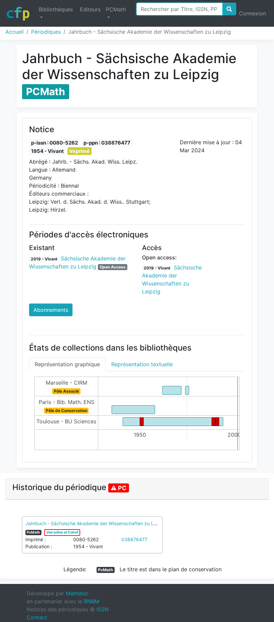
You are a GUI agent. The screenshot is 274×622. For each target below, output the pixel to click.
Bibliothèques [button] (56, 9)
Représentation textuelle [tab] (142, 364)
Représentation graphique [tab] (67, 364)
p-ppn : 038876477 (107, 143)
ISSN (103, 609)
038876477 (134, 539)
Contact (37, 617)
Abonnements (50, 309)
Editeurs (90, 9)
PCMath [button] (116, 9)
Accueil (14, 31)
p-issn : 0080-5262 (54, 143)
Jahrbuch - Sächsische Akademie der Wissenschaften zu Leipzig (96, 523)
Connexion (252, 13)
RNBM (91, 601)
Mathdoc (77, 593)
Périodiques (46, 31)
